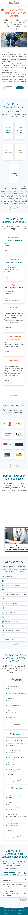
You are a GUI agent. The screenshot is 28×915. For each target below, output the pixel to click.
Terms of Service (9, 913)
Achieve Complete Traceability (12, 612)
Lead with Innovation (10, 639)
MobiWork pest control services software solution (13, 873)
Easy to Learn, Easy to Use (11, 621)
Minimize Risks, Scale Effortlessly (13, 635)
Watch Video (9, 88)
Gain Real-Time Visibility (10, 599)
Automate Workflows (10, 608)
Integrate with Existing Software (12, 630)
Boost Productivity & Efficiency (12, 585)
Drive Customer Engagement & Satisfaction (15, 594)
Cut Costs (7, 581)
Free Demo (19, 88)
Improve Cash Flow (9, 590)
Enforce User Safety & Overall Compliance (15, 626)
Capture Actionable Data (11, 603)
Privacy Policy (18, 913)
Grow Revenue (8, 576)
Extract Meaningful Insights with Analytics (15, 617)
